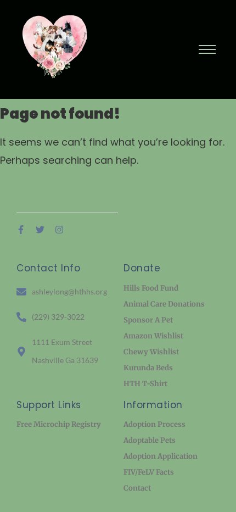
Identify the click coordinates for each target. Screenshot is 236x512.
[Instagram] (59, 229)
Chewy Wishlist (151, 352)
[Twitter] (40, 229)
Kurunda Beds (148, 367)
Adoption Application (160, 456)
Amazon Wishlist (153, 336)
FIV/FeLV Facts (148, 472)
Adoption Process (154, 424)
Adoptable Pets (149, 440)
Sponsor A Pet (148, 320)
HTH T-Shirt (145, 383)
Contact (137, 488)
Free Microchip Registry (58, 424)
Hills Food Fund (150, 288)
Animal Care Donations (164, 304)
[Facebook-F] (20, 229)
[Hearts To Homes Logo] (57, 46)
